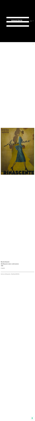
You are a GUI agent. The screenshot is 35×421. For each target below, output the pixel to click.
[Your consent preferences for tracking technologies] (32, 418)
